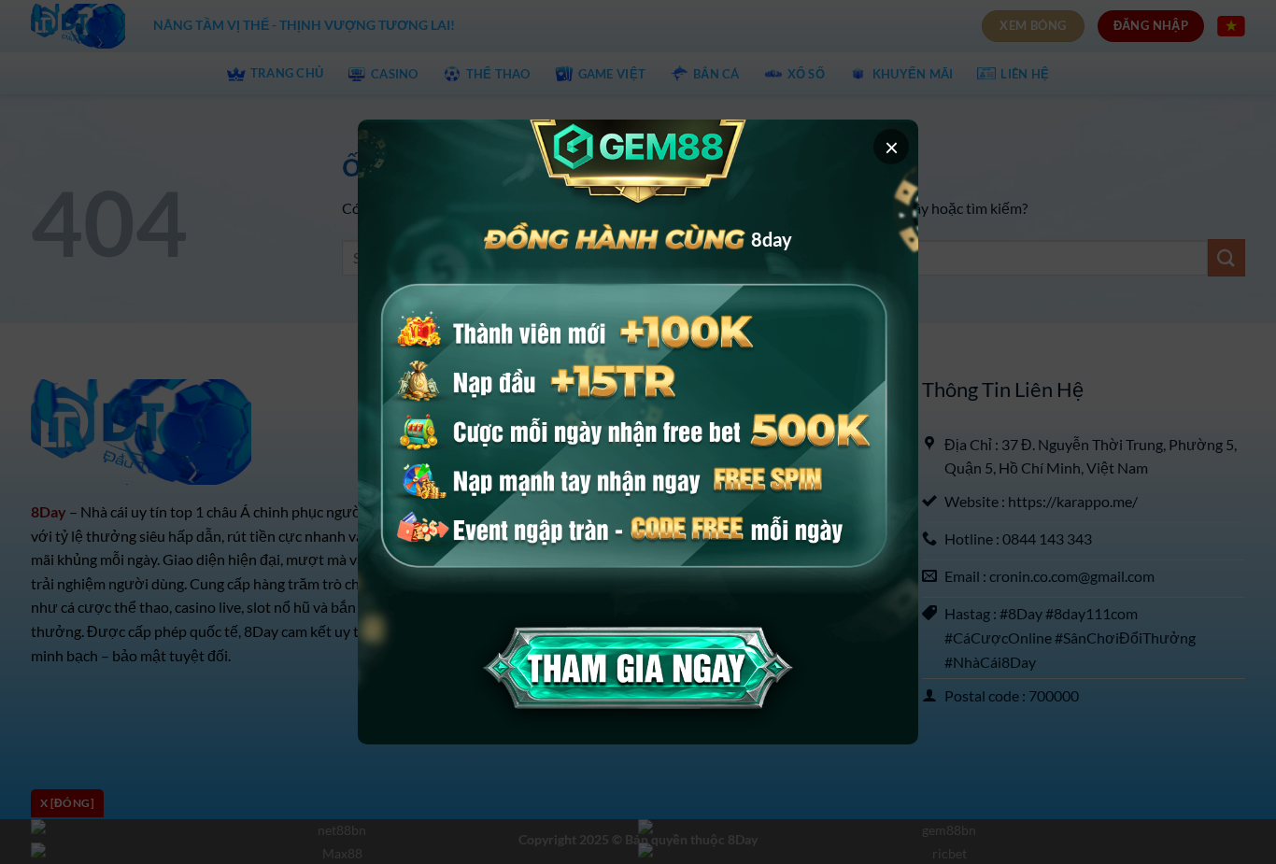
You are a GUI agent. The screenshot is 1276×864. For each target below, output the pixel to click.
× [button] (892, 147)
